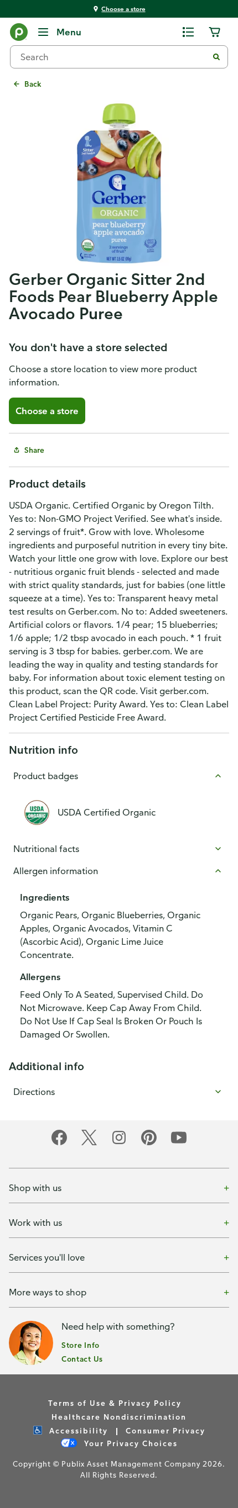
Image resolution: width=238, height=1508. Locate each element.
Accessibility (77, 1430)
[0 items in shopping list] (188, 32)
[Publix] (19, 34)
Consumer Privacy (165, 1430)
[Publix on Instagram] (119, 1143)
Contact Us (82, 1358)
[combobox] (113, 57)
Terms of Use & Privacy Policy (115, 1403)
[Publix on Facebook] (59, 1143)
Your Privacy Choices (129, 1443)
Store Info (80, 1345)
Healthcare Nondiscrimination (119, 1416)
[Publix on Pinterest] (149, 1143)
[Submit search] (216, 57)
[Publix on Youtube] (179, 1143)
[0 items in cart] (214, 32)
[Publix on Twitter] (89, 1143)
